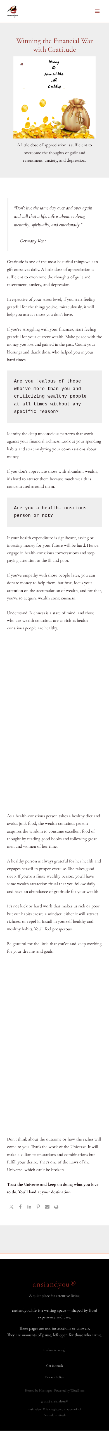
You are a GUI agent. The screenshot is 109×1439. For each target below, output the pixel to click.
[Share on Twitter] (11, 1207)
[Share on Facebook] (20, 1207)
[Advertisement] (54, 722)
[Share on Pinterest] (38, 1207)
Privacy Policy (54, 1377)
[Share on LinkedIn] (29, 1207)
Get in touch (54, 1366)
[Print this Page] (56, 1207)
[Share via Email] (47, 1207)
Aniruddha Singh (55, 1415)
